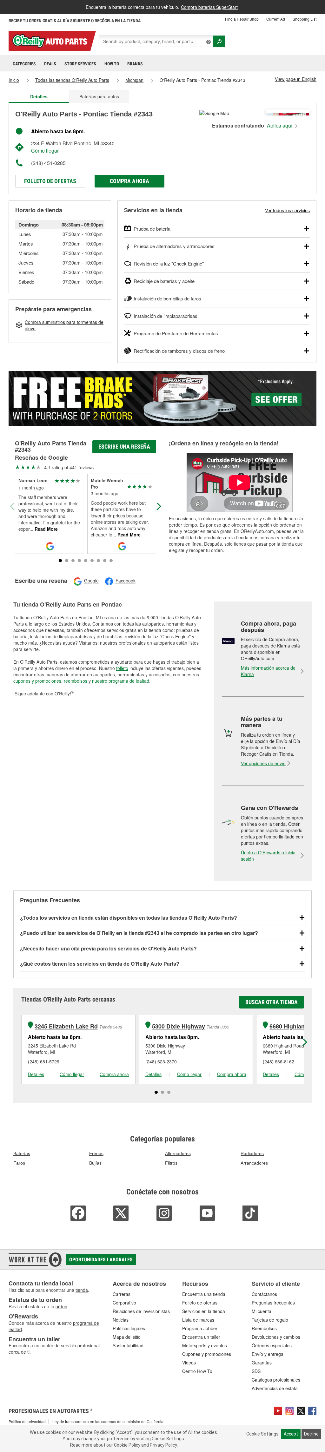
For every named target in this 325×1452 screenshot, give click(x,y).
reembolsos (75, 681)
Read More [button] (45, 529)
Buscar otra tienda (271, 1002)
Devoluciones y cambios (276, 1337)
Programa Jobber (199, 1328)
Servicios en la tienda (203, 1311)
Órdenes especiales (272, 1345)
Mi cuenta (261, 1311)
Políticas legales (129, 1328)
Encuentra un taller (201, 1337)
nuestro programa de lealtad (120, 681)
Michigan (134, 80)
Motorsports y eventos (204, 1345)
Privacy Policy (163, 1445)
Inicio (14, 80)
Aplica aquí (280, 125)
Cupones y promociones (206, 1354)
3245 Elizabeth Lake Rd (66, 1026)
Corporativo (124, 1302)
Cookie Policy (127, 1445)
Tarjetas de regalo (270, 1320)
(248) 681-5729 (43, 1061)
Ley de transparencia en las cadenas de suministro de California (107, 1421)
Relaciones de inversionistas (141, 1311)
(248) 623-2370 (161, 1061)
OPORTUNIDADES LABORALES (101, 1260)
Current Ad (275, 19)
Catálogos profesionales (276, 1379)
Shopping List (304, 19)
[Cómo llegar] (214, 112)
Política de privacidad (27, 1421)
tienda (82, 1290)
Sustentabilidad (128, 1345)
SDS (256, 1371)
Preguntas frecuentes (273, 1302)
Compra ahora (129, 181)
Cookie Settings (262, 1433)
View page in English (295, 79)
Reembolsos (264, 1328)
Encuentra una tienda (203, 1294)
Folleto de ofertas (50, 181)
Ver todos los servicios (287, 210)
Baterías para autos (99, 96)
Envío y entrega (267, 1354)
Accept (291, 1433)
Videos (189, 1362)
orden (61, 1306)
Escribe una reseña (124, 446)
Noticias (121, 1320)
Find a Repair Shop (242, 19)
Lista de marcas (198, 1320)
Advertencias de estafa (275, 1388)
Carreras (121, 1294)
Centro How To (197, 1371)
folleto (122, 668)
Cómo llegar (45, 150)
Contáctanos (264, 1294)
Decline (311, 1433)
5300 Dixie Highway (178, 1026)
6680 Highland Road (296, 1026)
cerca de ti (19, 1352)
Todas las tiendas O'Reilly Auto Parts (72, 80)
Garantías (262, 1362)
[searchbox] (156, 41)
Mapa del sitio (127, 1337)
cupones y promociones (37, 681)
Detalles (36, 1074)
